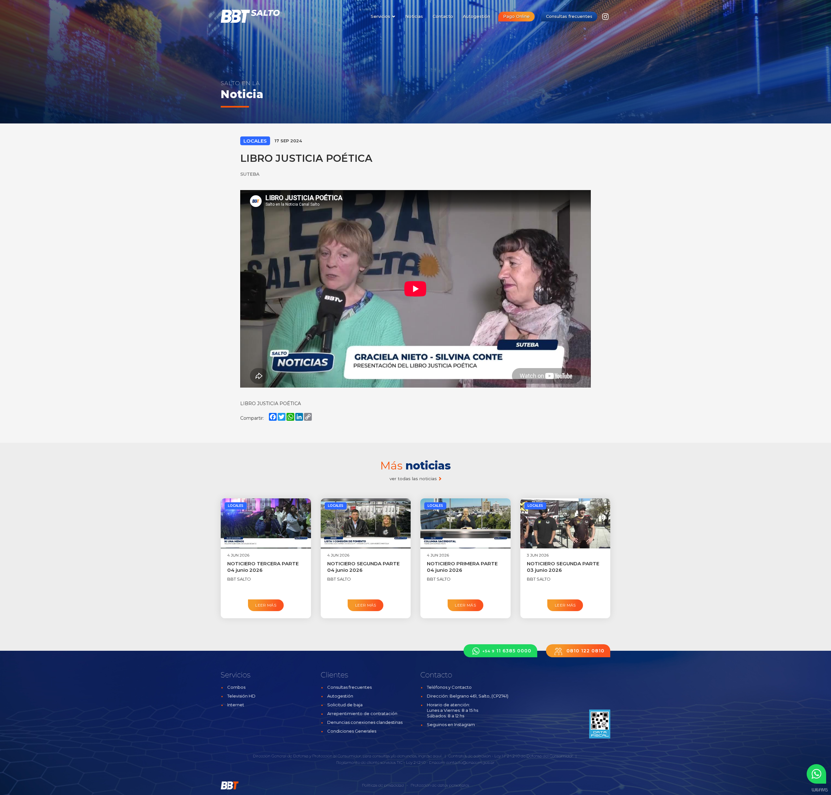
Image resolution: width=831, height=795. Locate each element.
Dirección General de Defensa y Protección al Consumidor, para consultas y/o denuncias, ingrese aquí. (347, 755)
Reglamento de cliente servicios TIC (369, 762)
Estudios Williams (820, 790)
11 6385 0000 (506, 651)
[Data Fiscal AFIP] (599, 723)
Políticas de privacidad (383, 785)
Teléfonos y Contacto (449, 687)
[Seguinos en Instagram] (605, 18)
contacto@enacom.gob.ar (470, 762)
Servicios (381, 16)
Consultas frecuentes (569, 16)
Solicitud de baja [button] (345, 704)
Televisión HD (241, 696)
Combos (236, 687)
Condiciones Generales (351, 731)
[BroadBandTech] (254, 16)
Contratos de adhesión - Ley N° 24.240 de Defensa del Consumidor (510, 755)
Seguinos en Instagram (451, 724)
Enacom (437, 762)
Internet (235, 704)
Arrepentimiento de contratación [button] (362, 713)
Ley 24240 (416, 762)
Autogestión (476, 16)
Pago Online (516, 16)
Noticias (414, 16)
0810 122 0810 (584, 651)
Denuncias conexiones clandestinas (365, 722)
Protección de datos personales (440, 785)
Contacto (443, 16)
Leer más (265, 605)
